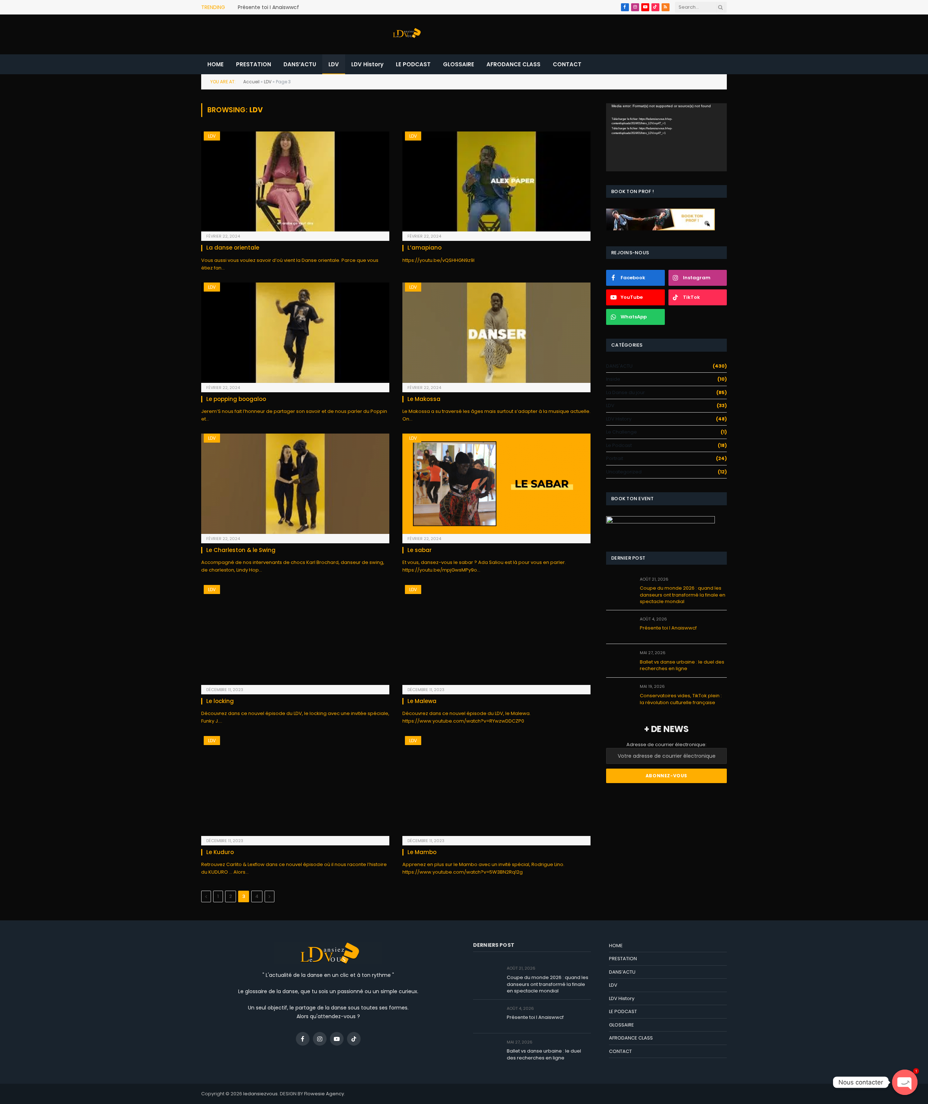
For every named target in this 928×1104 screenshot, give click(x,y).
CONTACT (567, 64)
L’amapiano (424, 247)
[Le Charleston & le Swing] (295, 484)
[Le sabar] (496, 484)
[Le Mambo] (496, 786)
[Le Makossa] (496, 332)
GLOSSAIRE (458, 64)
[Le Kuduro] (295, 786)
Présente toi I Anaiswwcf (268, 7)
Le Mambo (421, 852)
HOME (215, 64)
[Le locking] (295, 635)
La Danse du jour (625, 392)
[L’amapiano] (496, 181)
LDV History (367, 64)
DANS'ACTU (619, 366)
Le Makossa (423, 399)
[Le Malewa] (496, 635)
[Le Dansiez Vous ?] (406, 34)
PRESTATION (253, 64)
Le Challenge (621, 431)
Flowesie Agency (324, 1093)
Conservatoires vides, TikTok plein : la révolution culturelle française (681, 699)
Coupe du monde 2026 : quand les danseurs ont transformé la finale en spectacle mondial (682, 595)
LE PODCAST (413, 64)
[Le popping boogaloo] (295, 332)
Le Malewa (421, 701)
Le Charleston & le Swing (241, 550)
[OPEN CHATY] (904, 1082)
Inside (613, 379)
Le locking (220, 701)
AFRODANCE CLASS (513, 64)
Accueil (251, 82)
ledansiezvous (260, 1093)
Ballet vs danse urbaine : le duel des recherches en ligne (682, 665)
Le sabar (419, 550)
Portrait (614, 458)
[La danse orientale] (295, 181)
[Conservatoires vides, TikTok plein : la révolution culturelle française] (619, 694)
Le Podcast (619, 445)
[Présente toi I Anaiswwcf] (619, 627)
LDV (333, 64)
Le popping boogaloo (236, 399)
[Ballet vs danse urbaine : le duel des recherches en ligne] (619, 661)
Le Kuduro (220, 852)
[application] (666, 137)
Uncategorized (624, 471)
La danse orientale (232, 247)
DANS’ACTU (299, 64)
